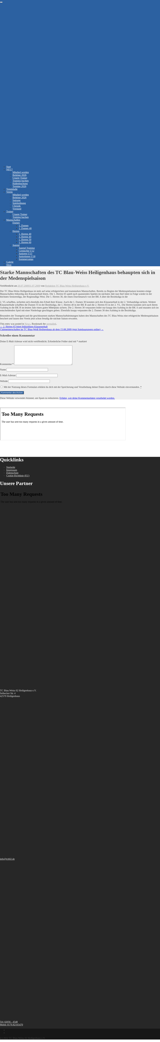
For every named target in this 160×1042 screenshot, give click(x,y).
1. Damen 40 (25, 228)
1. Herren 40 (25, 234)
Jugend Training (27, 248)
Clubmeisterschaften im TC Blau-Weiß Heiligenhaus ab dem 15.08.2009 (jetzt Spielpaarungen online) (52, 329)
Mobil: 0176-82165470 (11, 1024)
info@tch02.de (7, 859)
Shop (8, 264)
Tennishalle (12, 189)
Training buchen (20, 180)
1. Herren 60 (25, 242)
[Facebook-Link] (7, 1030)
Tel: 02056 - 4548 (9, 1022)
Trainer (9, 211)
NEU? (9, 169)
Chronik (16, 206)
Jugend (16, 245)
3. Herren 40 (25, 236)
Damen (16, 222)
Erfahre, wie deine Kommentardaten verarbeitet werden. (87, 398)
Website (4, 381)
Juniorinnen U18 (27, 256)
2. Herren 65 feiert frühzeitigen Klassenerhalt (24, 326)
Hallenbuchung (20, 183)
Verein (9, 192)
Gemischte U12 (26, 250)
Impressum (11, 470)
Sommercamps (26, 259)
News (27, 323)
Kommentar (7, 364)
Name (3, 369)
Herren (15, 231)
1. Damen (23, 225)
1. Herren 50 (25, 239)
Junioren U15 (25, 253)
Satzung (16, 200)
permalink (51, 323)
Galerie (9, 262)
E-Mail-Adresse (8, 375)
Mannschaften (13, 220)
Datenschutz (12, 472)
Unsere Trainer (19, 178)
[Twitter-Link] (7, 1032)
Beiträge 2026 (19, 175)
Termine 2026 (19, 186)
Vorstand (16, 208)
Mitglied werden (20, 172)
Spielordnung (19, 203)
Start (8, 166)
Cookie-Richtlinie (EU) (17, 475)
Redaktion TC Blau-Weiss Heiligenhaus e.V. (67, 285)
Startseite (10, 467)
